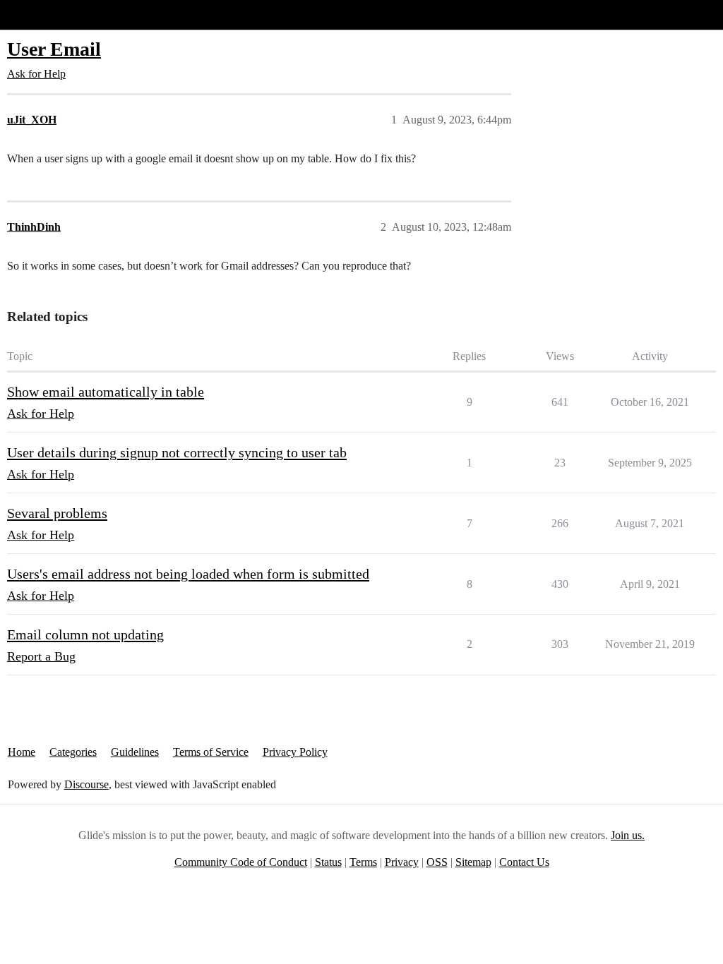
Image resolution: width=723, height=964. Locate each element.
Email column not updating (85, 634)
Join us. (628, 835)
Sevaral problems (57, 513)
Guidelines (135, 752)
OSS (437, 862)
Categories (73, 752)
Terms (363, 862)
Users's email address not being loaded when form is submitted (188, 574)
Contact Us (524, 862)
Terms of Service (211, 752)
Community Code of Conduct (240, 862)
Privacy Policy (295, 752)
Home (21, 752)
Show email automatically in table (105, 391)
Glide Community (47, 14)
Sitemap (473, 862)
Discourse (86, 784)
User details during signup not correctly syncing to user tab (177, 452)
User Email (54, 49)
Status (328, 862)
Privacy (402, 862)
